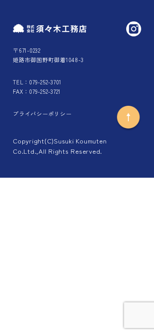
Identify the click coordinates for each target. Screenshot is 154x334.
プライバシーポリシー (42, 114)
